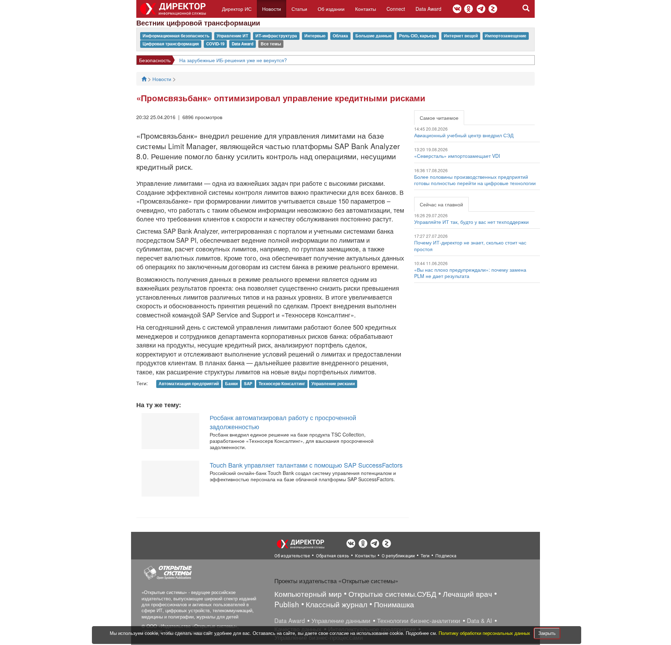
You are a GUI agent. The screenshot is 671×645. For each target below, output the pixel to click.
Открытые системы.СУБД (392, 593)
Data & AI (479, 620)
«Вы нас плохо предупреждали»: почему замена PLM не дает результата (470, 272)
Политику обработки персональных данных (485, 633)
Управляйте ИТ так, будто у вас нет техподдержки (471, 221)
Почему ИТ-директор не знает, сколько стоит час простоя (470, 245)
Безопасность (155, 60)
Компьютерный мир (308, 593)
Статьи (299, 8)
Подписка (445, 555)
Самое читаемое (439, 117)
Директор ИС (237, 8)
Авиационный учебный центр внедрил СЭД (463, 135)
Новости (271, 8)
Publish (286, 604)
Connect (396, 8)
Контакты (365, 8)
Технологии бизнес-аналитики (418, 620)
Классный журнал (336, 604)
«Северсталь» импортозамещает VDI (457, 155)
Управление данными (340, 620)
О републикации (398, 555)
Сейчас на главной (441, 204)
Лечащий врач (467, 593)
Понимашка (394, 604)
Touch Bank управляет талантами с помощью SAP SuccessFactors (306, 464)
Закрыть (547, 633)
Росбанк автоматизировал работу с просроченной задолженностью (283, 422)
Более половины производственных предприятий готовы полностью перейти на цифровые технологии (475, 179)
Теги (425, 555)
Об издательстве (292, 555)
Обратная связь (332, 555)
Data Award (428, 8)
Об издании (331, 8)
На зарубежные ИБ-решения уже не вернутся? (233, 60)
